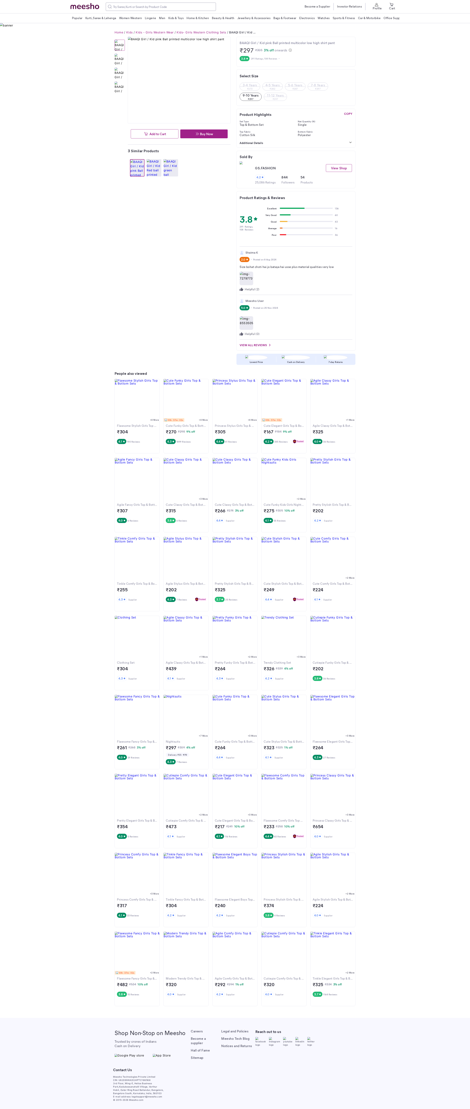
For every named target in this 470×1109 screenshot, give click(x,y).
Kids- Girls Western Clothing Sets (201, 32)
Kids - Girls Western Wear (155, 32)
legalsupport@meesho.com (147, 1096)
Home (119, 32)
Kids (129, 32)
